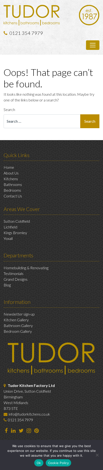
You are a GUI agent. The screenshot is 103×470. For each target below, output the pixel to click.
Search (9, 109)
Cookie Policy (58, 463)
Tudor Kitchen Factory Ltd (31, 385)
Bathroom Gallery (18, 325)
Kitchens (11, 178)
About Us (11, 173)
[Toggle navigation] (92, 45)
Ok (39, 463)
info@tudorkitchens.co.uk (29, 414)
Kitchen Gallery (16, 319)
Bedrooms (12, 190)
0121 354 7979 (26, 33)
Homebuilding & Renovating (26, 267)
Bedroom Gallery (18, 331)
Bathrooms (13, 184)
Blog (7, 285)
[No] (97, 455)
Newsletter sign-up (19, 314)
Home (9, 167)
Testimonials (13, 273)
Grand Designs (16, 279)
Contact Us (13, 196)
